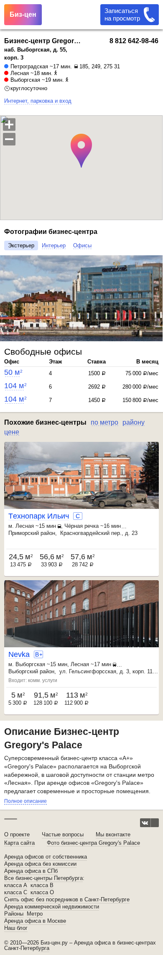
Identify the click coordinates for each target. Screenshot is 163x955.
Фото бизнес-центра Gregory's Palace (93, 843)
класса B (42, 885)
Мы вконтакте (113, 834)
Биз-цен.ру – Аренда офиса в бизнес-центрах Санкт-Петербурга (80, 945)
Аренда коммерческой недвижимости (51, 907)
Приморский (23, 533)
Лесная (19, 73)
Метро (35, 914)
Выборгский (23, 671)
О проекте (17, 834)
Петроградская (29, 66)
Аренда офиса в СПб (31, 871)
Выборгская (25, 80)
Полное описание (25, 801)
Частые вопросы (63, 834)
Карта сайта (19, 843)
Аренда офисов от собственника (45, 857)
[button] (7, 298)
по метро (104, 422)
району (133, 422)
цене (11, 432)
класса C (15, 892)
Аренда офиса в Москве (35, 921)
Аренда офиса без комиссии (40, 864)
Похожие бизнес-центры (45, 422)
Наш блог (16, 928)
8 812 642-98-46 (134, 40)
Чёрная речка (81, 526)
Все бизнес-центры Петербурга (43, 878)
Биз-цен (23, 14)
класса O (42, 892)
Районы (13, 914)
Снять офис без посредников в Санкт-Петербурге (67, 900)
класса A (15, 885)
